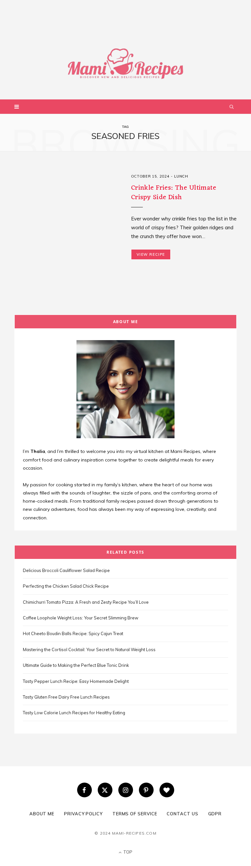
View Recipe (151, 254)
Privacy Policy (83, 813)
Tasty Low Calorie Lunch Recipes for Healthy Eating (74, 712)
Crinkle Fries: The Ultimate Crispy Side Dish (173, 192)
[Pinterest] (146, 790)
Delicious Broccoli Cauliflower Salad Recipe (66, 570)
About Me (41, 813)
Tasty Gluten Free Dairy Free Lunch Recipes (66, 697)
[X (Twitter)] (105, 790)
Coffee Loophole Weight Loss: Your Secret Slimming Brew (80, 617)
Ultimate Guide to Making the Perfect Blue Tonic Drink (76, 665)
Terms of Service (134, 813)
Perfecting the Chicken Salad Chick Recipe (66, 586)
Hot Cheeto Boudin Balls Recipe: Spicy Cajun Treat (73, 633)
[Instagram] (125, 790)
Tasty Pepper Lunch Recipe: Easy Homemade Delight (76, 681)
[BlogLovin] (166, 790)
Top (127, 852)
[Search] (231, 106)
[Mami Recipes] (125, 42)
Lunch (181, 176)
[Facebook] (84, 790)
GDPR (215, 813)
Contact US (182, 813)
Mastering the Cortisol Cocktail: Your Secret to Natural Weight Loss (89, 649)
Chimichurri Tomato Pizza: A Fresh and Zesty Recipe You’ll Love (86, 602)
